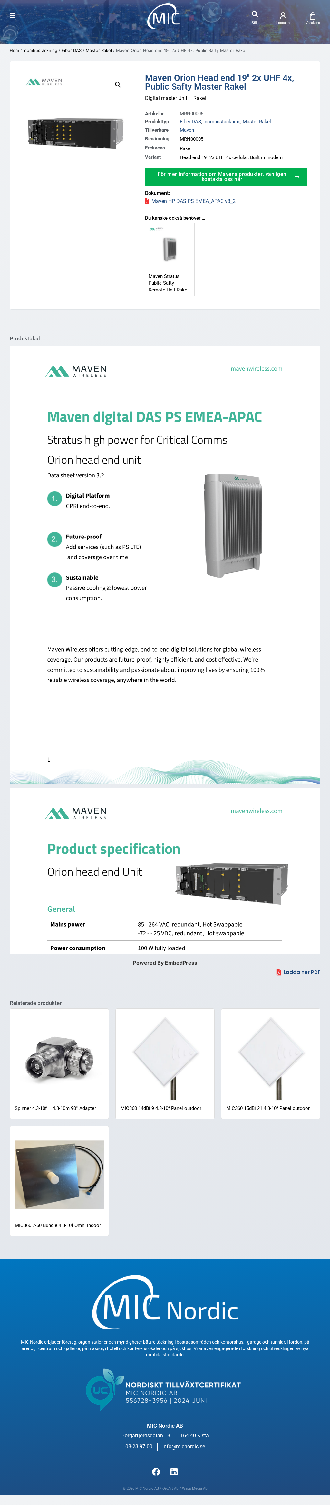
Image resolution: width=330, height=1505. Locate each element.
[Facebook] (156, 1471)
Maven (187, 130)
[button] (254, 14)
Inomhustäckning (40, 50)
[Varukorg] (313, 16)
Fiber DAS (72, 50)
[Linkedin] (174, 1471)
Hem (14, 50)
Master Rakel (99, 50)
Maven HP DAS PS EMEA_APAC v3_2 (193, 201)
